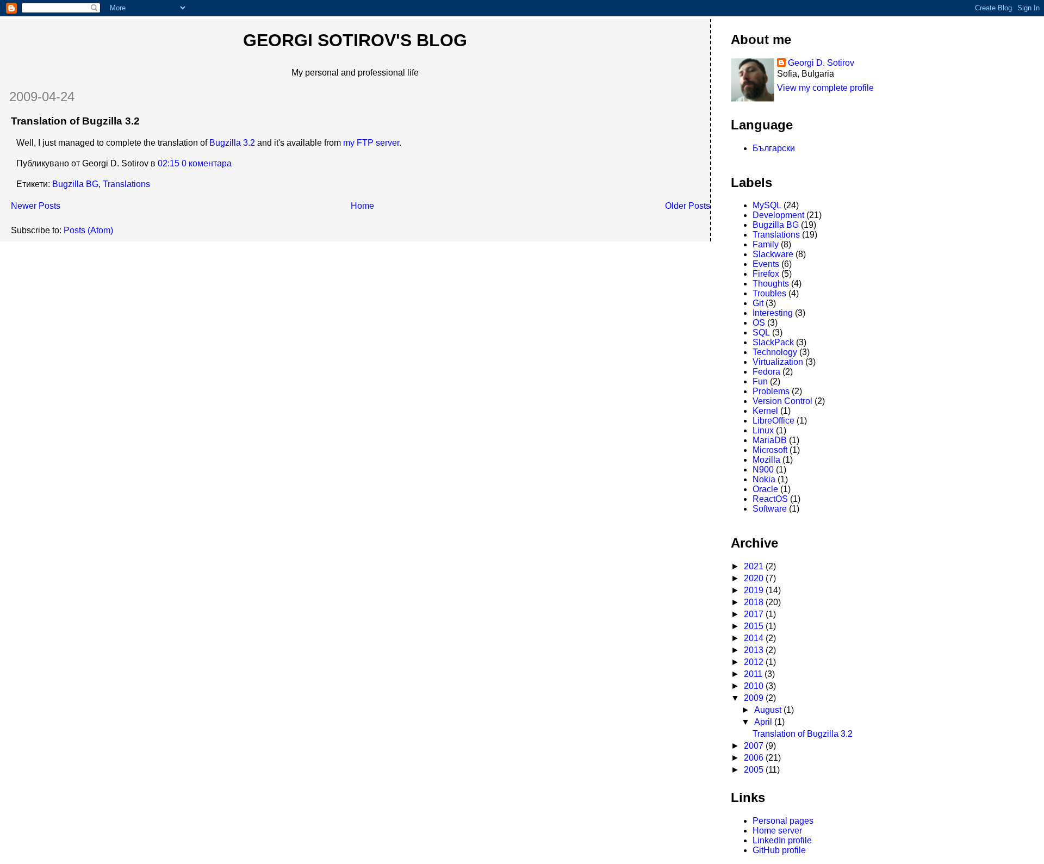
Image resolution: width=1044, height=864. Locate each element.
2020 (755, 578)
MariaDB (770, 440)
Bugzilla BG (75, 184)
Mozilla (766, 459)
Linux (763, 430)
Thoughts (771, 283)
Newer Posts (35, 205)
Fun (760, 381)
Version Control (782, 401)
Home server (777, 830)
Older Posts (687, 205)
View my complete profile (825, 87)
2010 (755, 686)
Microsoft (770, 450)
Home (362, 205)
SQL (761, 332)
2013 (755, 650)
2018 (755, 602)
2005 (755, 769)
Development (778, 215)
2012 (755, 662)
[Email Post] (235, 163)
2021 (755, 566)
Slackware (773, 254)
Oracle (765, 489)
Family (766, 244)
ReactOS (770, 499)
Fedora (766, 371)
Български (774, 148)
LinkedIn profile (782, 840)
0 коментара (207, 163)
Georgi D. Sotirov (821, 62)
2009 (755, 698)
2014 (755, 638)
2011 (754, 674)
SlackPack (773, 342)
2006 (755, 757)
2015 (755, 626)
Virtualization (778, 361)
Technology (775, 352)
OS (759, 322)
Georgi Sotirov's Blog (355, 40)
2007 (755, 745)
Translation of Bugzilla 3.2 (75, 121)
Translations (126, 184)
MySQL (767, 205)
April (764, 721)
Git (758, 303)
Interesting (773, 313)
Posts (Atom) (88, 230)
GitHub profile (779, 850)
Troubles (769, 293)
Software (770, 508)
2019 (755, 590)
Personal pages (783, 820)
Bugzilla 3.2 (232, 142)
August (769, 709)
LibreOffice (773, 420)
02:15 (168, 163)
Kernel (765, 410)
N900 (763, 469)
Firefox (766, 273)
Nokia (764, 479)
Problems (771, 391)
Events (766, 264)
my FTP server (371, 142)
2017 (755, 614)
